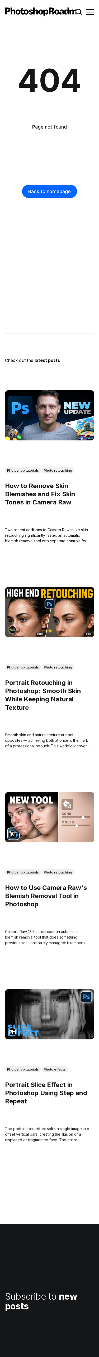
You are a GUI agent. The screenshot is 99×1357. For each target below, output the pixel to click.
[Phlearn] (12, 1031)
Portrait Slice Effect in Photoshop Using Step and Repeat (46, 1093)
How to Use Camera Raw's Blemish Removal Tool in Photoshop (46, 896)
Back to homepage (49, 191)
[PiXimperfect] (12, 834)
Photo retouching (58, 470)
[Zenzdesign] (12, 432)
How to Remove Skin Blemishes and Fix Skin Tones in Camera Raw (40, 494)
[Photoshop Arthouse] (12, 629)
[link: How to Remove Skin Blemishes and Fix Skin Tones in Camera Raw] (49, 438)
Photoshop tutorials (23, 470)
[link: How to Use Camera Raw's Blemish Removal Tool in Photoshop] (49, 840)
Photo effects (55, 1069)
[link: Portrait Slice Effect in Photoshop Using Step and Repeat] (49, 1037)
